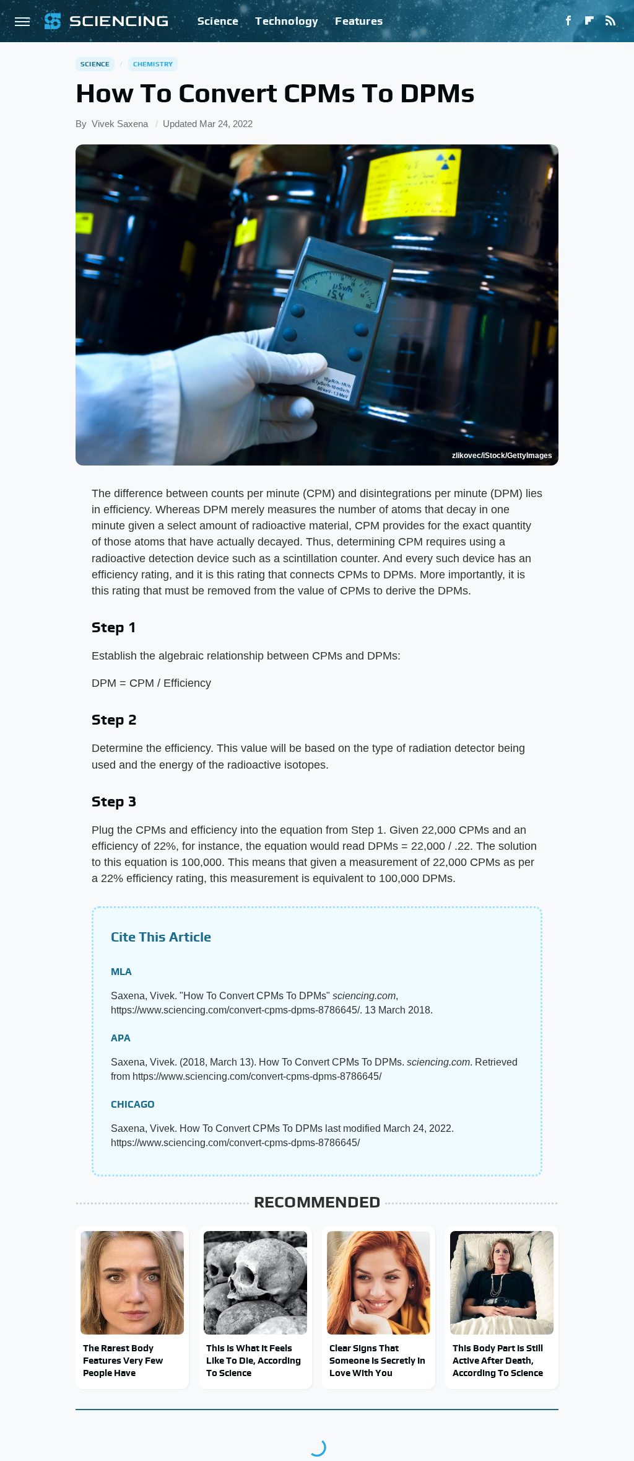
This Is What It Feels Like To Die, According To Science (253, 1361)
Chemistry (153, 64)
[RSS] (610, 21)
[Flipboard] (589, 21)
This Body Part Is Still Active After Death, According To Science (498, 1361)
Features (359, 20)
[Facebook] (568, 21)
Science (218, 20)
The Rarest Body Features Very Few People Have (123, 1361)
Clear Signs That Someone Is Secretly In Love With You (377, 1361)
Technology (286, 20)
